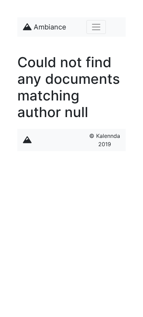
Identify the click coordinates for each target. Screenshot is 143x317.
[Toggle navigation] (96, 27)
